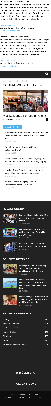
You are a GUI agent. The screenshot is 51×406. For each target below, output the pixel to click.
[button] (47, 74)
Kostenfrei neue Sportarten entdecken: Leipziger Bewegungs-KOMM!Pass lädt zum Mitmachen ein (26, 135)
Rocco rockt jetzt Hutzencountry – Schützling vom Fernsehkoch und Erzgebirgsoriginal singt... (33, 299)
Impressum (42, 398)
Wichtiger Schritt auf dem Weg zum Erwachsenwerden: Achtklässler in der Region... (32, 268)
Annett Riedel (8, 119)
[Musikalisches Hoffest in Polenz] (25, 101)
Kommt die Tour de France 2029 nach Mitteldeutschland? (22, 148)
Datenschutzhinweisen (10, 31)
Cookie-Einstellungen (18, 395)
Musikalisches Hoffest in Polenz (24, 115)
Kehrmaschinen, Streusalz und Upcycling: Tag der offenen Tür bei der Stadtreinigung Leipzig (25, 160)
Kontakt (32, 398)
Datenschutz (34, 395)
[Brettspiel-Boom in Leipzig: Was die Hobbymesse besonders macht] (10, 218)
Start (4, 81)
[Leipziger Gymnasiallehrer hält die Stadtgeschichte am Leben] (10, 247)
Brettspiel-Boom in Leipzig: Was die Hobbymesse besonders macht (20, 183)
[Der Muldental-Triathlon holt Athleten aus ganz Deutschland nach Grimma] (10, 233)
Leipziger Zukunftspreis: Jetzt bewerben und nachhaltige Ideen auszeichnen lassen (24, 171)
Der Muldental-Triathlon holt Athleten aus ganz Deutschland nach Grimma (33, 232)
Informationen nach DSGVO (15, 398)
